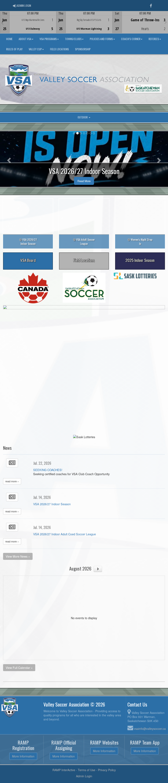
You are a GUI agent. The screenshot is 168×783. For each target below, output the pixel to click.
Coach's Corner (130, 39)
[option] (28, 22)
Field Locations (59, 49)
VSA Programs (48, 39)
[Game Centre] (28, 25)
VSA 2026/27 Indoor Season (52, 504)
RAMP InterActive (63, 770)
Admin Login (84, 776)
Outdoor (83, 117)
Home (9, 39)
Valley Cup (35, 49)
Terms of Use (86, 770)
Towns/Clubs (73, 39)
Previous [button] (2, 22)
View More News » (18, 556)
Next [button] (165, 22)
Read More (84, 181)
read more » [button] (12, 481)
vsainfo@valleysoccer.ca (150, 729)
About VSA (25, 39)
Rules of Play (14, 49)
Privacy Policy (107, 770)
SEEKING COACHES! (47, 470)
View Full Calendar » (19, 668)
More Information (23, 756)
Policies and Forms (101, 39)
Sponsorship (83, 49)
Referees (154, 39)
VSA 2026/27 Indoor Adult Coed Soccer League (64, 534)
